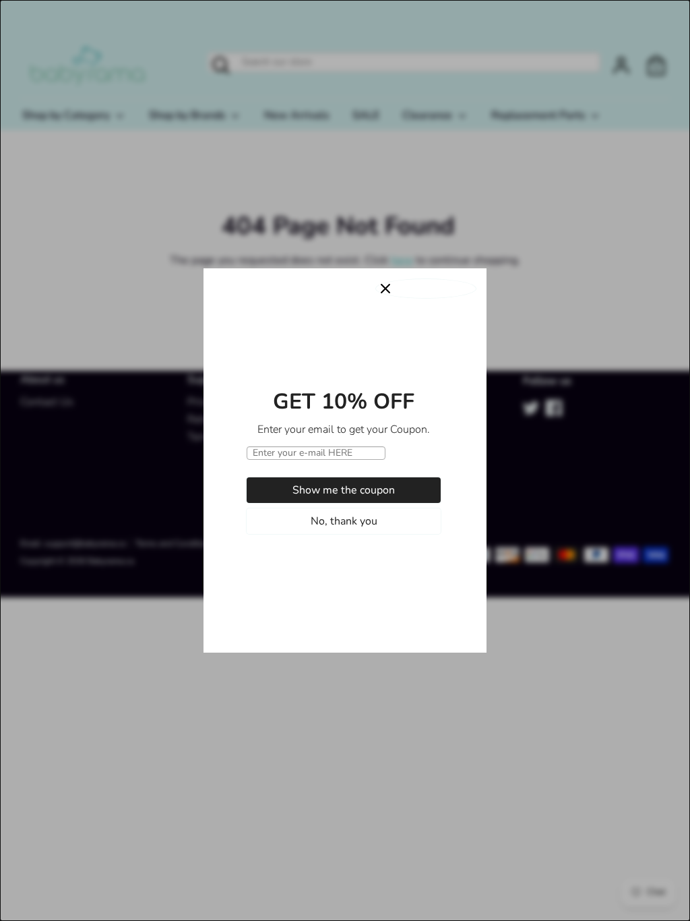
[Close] (426, 288)
